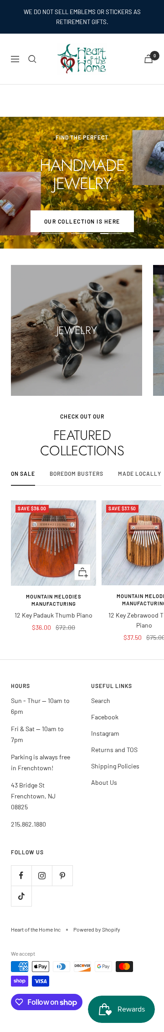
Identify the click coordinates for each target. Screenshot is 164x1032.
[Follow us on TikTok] (21, 896)
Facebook (104, 717)
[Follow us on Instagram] (41, 875)
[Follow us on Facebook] (21, 875)
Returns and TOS (114, 749)
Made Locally (139, 473)
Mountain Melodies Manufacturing (54, 600)
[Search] (32, 59)
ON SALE (23, 473)
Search (100, 700)
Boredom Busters (76, 473)
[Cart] (148, 59)
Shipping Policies (115, 766)
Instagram (105, 733)
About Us (104, 782)
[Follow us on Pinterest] (62, 875)
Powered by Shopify (96, 929)
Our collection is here (82, 221)
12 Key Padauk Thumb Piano (53, 615)
